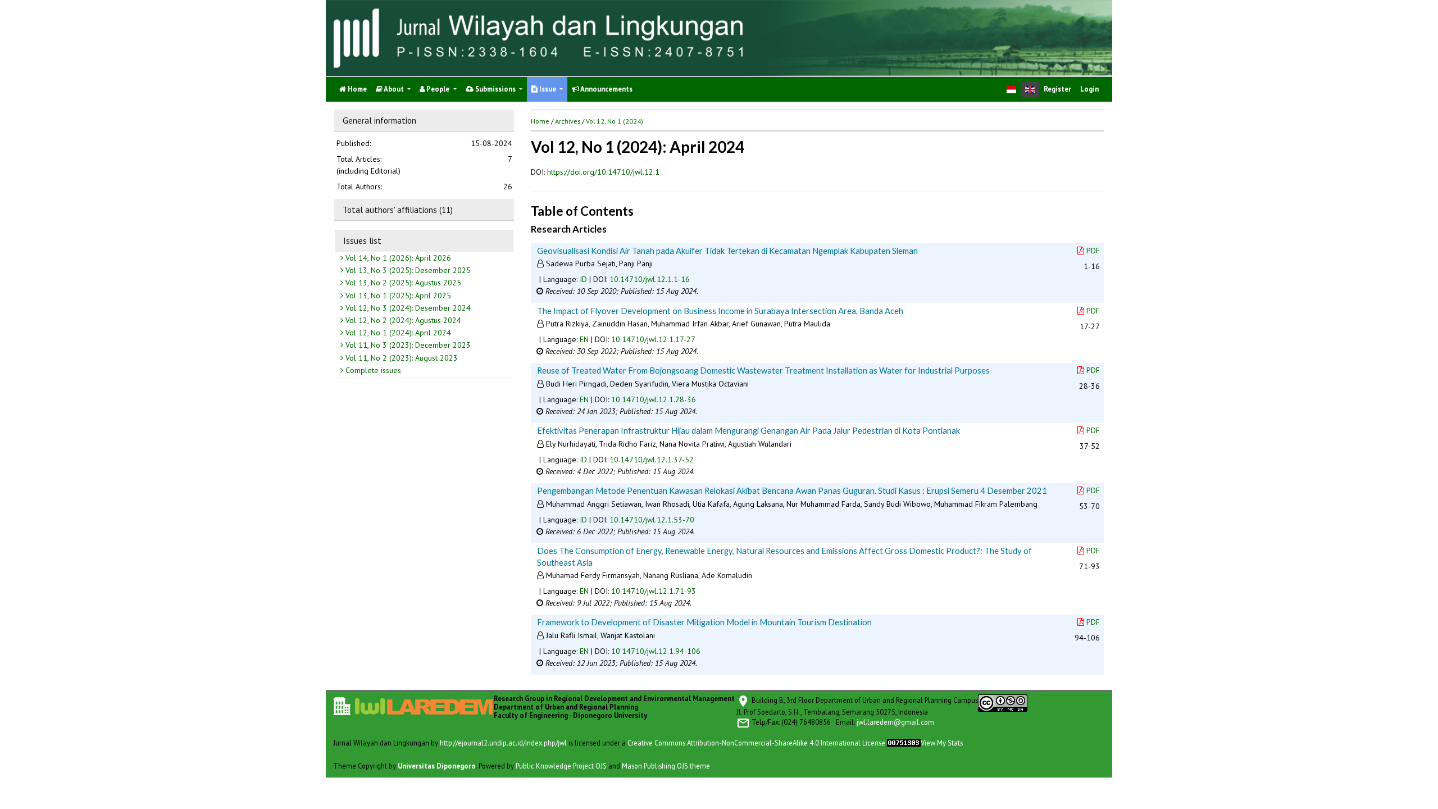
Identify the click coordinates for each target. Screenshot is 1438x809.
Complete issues (372, 370)
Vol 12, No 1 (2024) (614, 121)
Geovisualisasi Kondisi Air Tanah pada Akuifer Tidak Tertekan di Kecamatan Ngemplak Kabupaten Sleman (727, 251)
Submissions (495, 89)
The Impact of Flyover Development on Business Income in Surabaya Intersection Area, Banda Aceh (720, 311)
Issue (548, 89)
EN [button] (584, 339)
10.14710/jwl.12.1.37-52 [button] (651, 460)
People (438, 89)
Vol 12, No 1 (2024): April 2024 (397, 333)
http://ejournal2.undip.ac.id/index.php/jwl (503, 742)
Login (1089, 89)
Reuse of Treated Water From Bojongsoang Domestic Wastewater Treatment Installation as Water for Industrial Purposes (763, 370)
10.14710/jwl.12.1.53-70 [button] (651, 520)
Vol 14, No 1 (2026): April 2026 (397, 258)
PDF (1093, 251)
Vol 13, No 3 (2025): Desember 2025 (407, 270)
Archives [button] (567, 121)
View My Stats (942, 742)
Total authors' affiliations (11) (398, 209)
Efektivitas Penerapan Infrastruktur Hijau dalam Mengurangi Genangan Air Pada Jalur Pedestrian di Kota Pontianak (748, 430)
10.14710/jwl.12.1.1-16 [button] (649, 279)
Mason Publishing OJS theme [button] (666, 765)
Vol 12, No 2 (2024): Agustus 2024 (402, 320)
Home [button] (540, 121)
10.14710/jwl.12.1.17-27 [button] (653, 339)
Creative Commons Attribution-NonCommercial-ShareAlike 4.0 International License (756, 742)
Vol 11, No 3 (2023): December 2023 (407, 345)
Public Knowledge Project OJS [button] (561, 765)
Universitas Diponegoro (437, 765)
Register (1057, 89)
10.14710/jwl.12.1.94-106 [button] (655, 651)
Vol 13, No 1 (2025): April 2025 (397, 295)
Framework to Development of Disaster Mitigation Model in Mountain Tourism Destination (704, 622)
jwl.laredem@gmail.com (895, 721)
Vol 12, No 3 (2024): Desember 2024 (407, 308)
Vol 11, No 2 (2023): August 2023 (400, 358)
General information (379, 120)
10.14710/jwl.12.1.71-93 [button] (653, 591)
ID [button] (583, 279)
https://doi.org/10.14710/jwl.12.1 (603, 172)
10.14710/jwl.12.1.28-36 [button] (653, 399)
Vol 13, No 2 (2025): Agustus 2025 (402, 283)
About (394, 89)
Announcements (605, 89)
